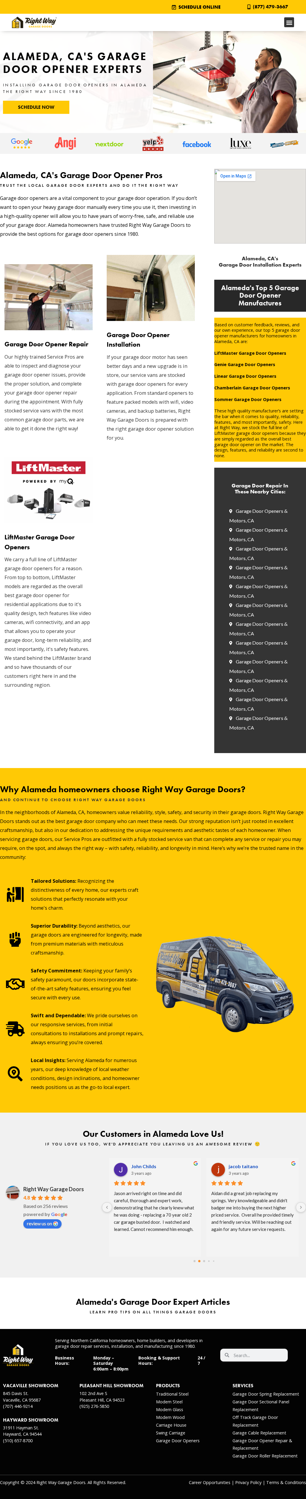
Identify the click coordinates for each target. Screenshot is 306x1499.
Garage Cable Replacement (259, 1433)
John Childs (143, 1166)
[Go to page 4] (213, 1260)
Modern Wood (170, 1417)
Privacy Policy (248, 1482)
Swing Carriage (170, 1433)
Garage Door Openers (178, 1440)
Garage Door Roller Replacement (265, 1456)
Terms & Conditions (286, 1482)
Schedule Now (36, 107)
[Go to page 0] (194, 1261)
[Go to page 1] (199, 1261)
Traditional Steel (172, 1394)
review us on (39, 1223)
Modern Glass (169, 1409)
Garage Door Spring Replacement (265, 1394)
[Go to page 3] (208, 1261)
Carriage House (171, 1425)
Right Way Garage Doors (53, 1189)
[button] (289, 22)
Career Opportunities (209, 1482)
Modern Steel (169, 1402)
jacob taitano (243, 1166)
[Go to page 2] (204, 1261)
